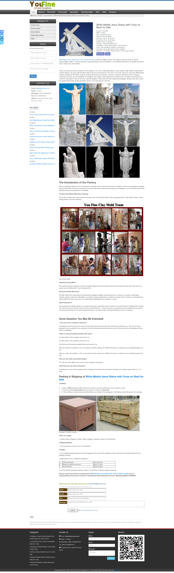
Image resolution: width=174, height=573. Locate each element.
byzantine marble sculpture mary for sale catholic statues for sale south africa (43, 164)
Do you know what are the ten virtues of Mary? (43, 114)
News (104, 12)
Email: (70, 536)
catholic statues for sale (44, 522)
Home (33, 12)
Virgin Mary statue (87, 12)
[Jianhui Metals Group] (42, 5)
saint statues (42, 524)
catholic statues (33, 522)
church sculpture (93, 522)
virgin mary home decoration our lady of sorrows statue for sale (43, 131)
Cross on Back (110, 522)
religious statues (34, 524)
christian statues (84, 522)
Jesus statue (74, 12)
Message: (92, 549)
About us (41, 12)
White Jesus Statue (51, 524)
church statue (102, 522)
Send (107, 54)
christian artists (75, 522)
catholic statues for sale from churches (60, 522)
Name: (91, 536)
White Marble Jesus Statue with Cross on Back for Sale (76, 59)
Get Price (100, 54)
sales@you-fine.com (42, 88)
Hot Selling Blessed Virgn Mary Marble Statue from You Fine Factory (43, 120)
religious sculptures (135, 522)
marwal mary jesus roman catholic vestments (43, 136)
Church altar (51, 12)
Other (97, 12)
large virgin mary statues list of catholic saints (43, 153)
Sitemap (117, 570)
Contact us (112, 12)
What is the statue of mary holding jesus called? (43, 125)
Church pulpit (62, 12)
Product (40, 15)
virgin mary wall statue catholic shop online (43, 147)
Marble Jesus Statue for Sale (122, 522)
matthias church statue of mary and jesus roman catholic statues (43, 142)
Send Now (111, 558)
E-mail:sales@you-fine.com (97, 483)
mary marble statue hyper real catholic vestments (43, 158)
